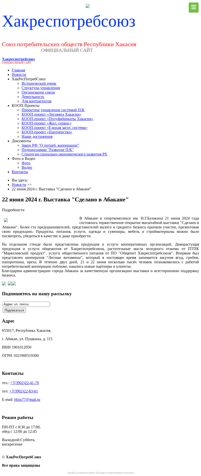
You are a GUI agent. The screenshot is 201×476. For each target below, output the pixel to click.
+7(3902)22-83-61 (23, 391)
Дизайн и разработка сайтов (81, 473)
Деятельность (33, 97)
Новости (19, 74)
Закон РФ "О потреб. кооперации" (50, 145)
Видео (27, 167)
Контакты (20, 172)
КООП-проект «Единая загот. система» (55, 128)
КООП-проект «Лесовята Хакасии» (51, 114)
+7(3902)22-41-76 (24, 383)
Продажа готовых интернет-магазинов (115, 473)
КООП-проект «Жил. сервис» (47, 123)
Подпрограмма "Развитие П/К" (48, 150)
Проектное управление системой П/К (53, 110)
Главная (18, 70)
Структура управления (41, 88)
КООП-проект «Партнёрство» (47, 132)
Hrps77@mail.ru (27, 399)
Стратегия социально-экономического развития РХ (64, 154)
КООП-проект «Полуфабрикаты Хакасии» (57, 119)
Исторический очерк (39, 83)
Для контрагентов (36, 101)
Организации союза (38, 92)
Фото (26, 163)
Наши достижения (37, 136)
